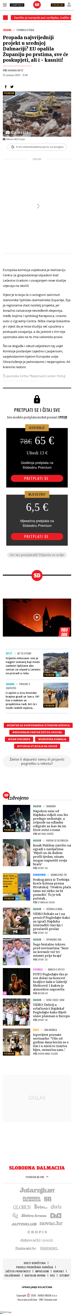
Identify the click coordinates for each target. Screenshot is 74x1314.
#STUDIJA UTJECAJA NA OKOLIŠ (37, 746)
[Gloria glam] (15, 1215)
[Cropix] (37, 1232)
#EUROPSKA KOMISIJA (52, 739)
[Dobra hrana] (34, 1215)
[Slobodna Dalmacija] (37, 4)
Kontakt (58, 1271)
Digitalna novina (35, 1275)
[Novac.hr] (51, 1223)
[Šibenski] (49, 1248)
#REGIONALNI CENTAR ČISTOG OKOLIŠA (37, 732)
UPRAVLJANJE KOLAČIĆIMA (37, 1287)
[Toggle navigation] (5, 5)
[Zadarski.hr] (26, 1248)
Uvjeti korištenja (35, 1263)
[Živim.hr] (41, 1207)
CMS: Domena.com (48, 1299)
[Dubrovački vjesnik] (37, 1240)
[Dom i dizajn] (56, 1215)
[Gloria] (56, 1207)
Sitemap (64, 1275)
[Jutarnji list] (37, 1190)
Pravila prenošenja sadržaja (34, 1267)
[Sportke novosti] (47, 1198)
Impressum (42, 1271)
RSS (52, 1275)
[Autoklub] (24, 1223)
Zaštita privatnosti (18, 1271)
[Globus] (22, 1207)
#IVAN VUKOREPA (19, 739)
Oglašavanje (12, 1275)
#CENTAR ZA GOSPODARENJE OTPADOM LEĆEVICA (38, 725)
